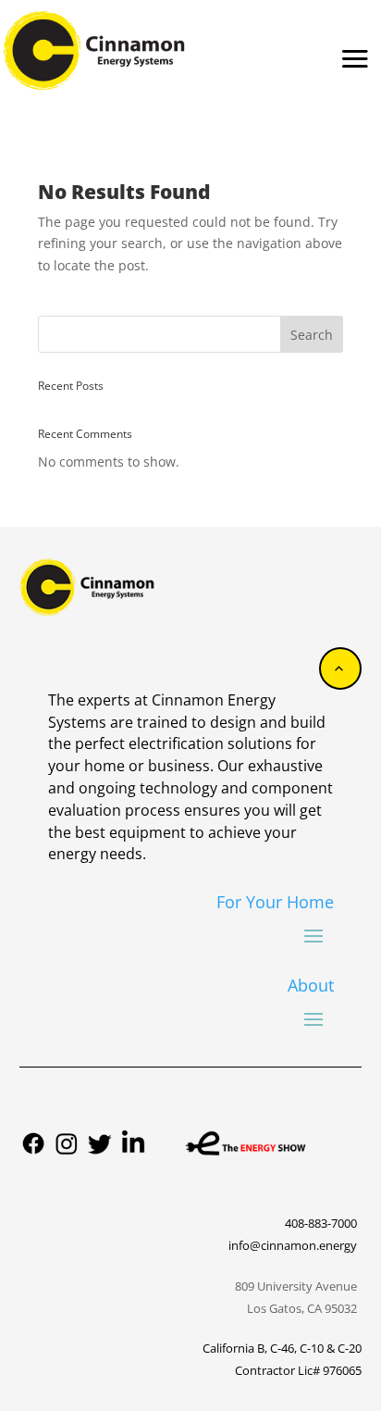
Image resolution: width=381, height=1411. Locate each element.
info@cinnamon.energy (292, 1245)
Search (311, 334)
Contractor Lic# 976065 (298, 1370)
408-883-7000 (321, 1223)
